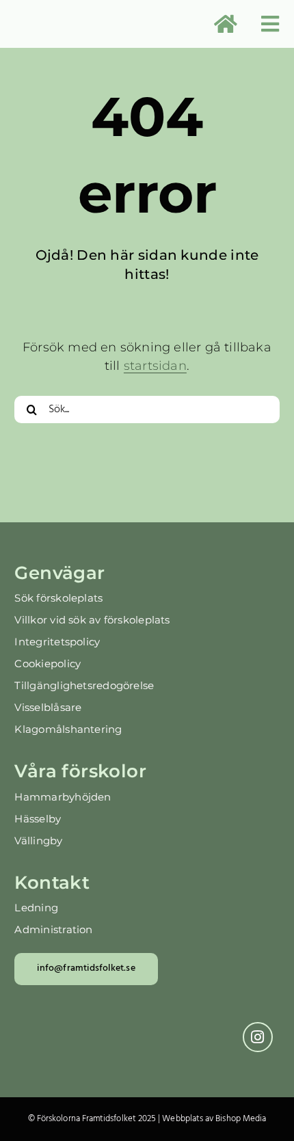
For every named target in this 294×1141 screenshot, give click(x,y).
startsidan (155, 365)
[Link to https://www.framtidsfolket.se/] (225, 24)
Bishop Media (240, 1119)
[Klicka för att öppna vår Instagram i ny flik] (258, 1037)
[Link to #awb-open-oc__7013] (270, 24)
